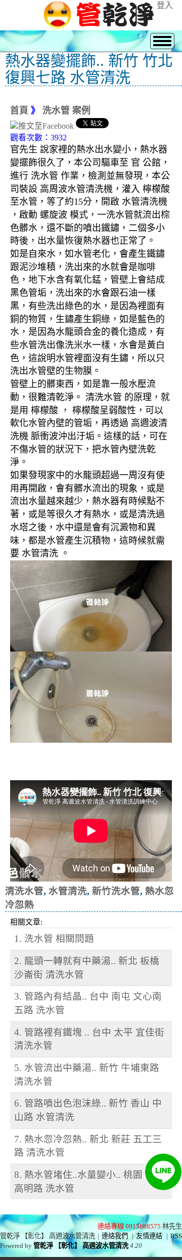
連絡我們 (115, 1236)
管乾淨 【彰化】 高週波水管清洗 (80, 1245)
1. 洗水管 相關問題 (54, 938)
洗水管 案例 (66, 110)
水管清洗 (68, 891)
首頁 (19, 110)
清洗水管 (24, 891)
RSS (176, 1236)
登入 (165, 5)
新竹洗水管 (116, 891)
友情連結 (149, 1236)
